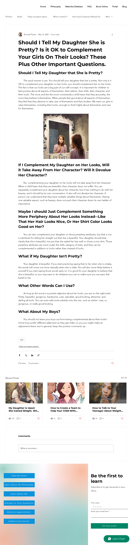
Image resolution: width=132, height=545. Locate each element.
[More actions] (112, 34)
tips (21, 340)
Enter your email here (99, 511)
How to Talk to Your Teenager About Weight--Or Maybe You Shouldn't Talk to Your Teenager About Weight (107, 409)
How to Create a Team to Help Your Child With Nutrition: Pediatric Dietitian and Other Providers (66, 409)
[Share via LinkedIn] (32, 355)
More (108, 16)
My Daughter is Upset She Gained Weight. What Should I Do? (24, 409)
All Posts (8, 16)
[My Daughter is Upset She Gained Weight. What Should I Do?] (24, 393)
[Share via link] (38, 355)
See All (124, 378)
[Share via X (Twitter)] (26, 355)
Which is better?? (60, 16)
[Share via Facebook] (19, 355)
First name (95, 503)
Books (19, 16)
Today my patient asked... (37, 16)
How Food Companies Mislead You (86, 16)
